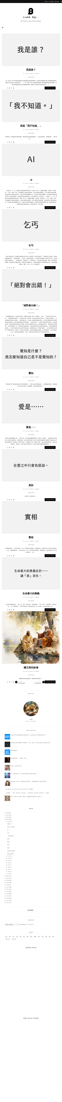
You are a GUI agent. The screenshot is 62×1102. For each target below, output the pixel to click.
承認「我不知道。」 (31, 125)
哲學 (20, 936)
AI (31, 179)
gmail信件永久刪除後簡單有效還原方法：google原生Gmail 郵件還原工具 (28, 735)
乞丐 (31, 245)
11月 (9, 856)
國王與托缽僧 (31, 667)
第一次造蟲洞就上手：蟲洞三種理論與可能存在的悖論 (23, 773)
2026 (7, 812)
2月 (8, 871)
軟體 (31, 936)
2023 (7, 819)
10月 (9, 858)
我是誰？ (31, 69)
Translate (31, 924)
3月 (8, 869)
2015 (7, 891)
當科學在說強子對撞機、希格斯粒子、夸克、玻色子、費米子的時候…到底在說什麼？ (31, 742)
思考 (10, 936)
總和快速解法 (14, 750)
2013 (7, 896)
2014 (7, 893)
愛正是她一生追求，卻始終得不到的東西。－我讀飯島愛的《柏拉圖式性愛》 (29, 781)
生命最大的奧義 (31, 593)
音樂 (17, 936)
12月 (9, 821)
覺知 (31, 373)
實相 (31, 537)
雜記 (53, 936)
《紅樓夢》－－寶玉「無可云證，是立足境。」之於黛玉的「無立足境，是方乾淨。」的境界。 (27, 792)
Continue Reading (50, 88)
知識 (6, 936)
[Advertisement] (13, 981)
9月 (8, 860)
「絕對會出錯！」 (31, 305)
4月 (8, 867)
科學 (13, 936)
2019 (7, 882)
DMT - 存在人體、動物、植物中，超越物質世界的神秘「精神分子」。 (27, 796)
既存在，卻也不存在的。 (17, 766)
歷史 (49, 936)
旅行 (24, 936)
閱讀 (46, 936)
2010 (7, 902)
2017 (7, 887)
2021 (7, 878)
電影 (39, 936)
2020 (7, 880)
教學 (27, 936)
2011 (7, 900)
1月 (8, 873)
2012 (7, 898)
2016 (7, 889)
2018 (7, 884)
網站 (42, 936)
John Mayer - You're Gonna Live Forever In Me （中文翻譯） (19, 789)
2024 (7, 817)
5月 (8, 865)
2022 (7, 876)
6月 (8, 862)
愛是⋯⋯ (31, 427)
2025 (7, 815)
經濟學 (35, 936)
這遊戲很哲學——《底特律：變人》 (19, 758)
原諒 (31, 485)
